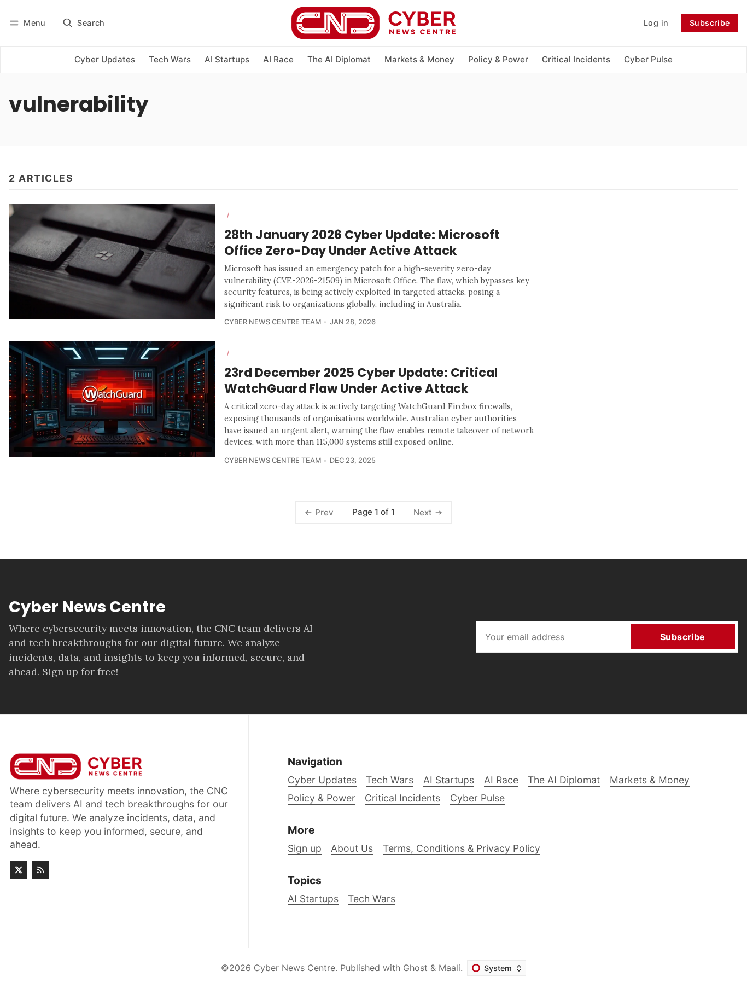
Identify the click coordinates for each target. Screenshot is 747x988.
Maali (449, 967)
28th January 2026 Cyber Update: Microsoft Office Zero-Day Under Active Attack (362, 242)
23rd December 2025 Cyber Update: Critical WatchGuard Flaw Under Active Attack (361, 380)
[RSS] (40, 870)
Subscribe (710, 22)
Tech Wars (371, 898)
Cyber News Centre (294, 967)
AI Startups (313, 898)
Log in (656, 22)
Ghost (415, 967)
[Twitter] (18, 870)
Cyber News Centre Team (272, 322)
